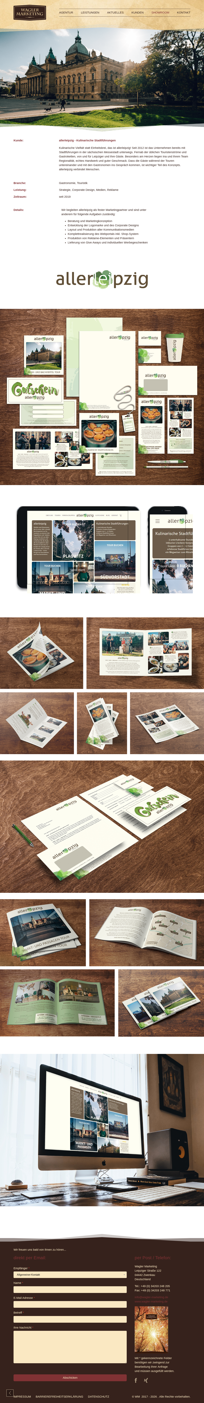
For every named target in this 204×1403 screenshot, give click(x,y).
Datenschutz (98, 1396)
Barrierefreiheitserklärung (59, 1396)
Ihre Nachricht (23, 1327)
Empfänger (21, 1268)
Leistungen (90, 12)
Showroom (160, 12)
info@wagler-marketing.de (151, 1297)
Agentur (66, 12)
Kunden (137, 12)
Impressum (22, 1396)
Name (18, 1283)
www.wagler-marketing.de (151, 1301)
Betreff (19, 1312)
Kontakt (183, 12)
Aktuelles (115, 12)
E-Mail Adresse (24, 1297)
